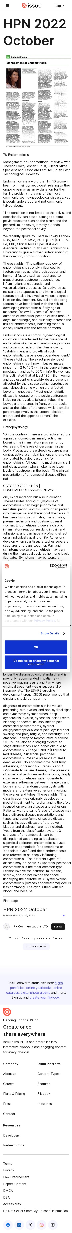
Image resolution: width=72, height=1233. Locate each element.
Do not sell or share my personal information (36, 662)
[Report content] (65, 916)
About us (9, 1074)
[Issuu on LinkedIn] (19, 1225)
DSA (6, 1197)
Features (44, 1084)
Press (7, 1104)
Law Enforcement (16, 1177)
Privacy (8, 1170)
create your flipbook (45, 997)
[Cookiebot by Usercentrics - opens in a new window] (50, 566)
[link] (59, 6)
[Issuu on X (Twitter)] (30, 1225)
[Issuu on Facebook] (8, 1225)
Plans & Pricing (14, 1094)
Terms (7, 1164)
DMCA (8, 1190)
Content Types (49, 1074)
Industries (45, 1104)
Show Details (50, 633)
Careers (8, 1084)
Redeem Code (13, 1145)
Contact (9, 1114)
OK (36, 647)
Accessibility (12, 1204)
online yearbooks (39, 988)
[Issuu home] (32, 5)
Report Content (14, 1184)
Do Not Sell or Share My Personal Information (35, 1211)
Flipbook (44, 1094)
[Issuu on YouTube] (53, 1225)
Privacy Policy (44, 620)
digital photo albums (35, 993)
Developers (11, 1135)
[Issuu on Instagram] (41, 1225)
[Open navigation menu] (7, 6)
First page (10, 901)
